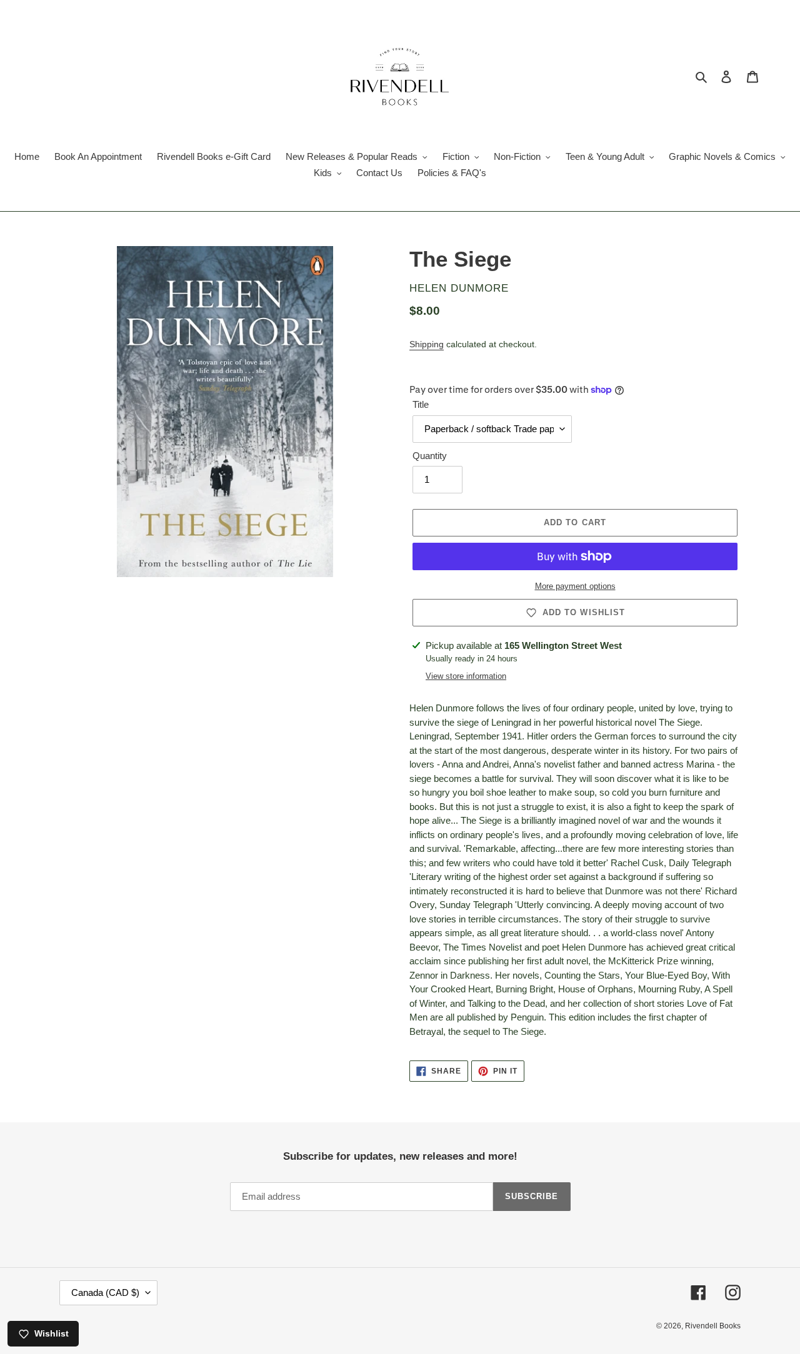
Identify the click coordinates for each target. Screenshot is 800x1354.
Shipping (426, 344)
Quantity (429, 455)
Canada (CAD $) (105, 1292)
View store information (466, 676)
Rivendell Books (713, 1326)
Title (420, 404)
